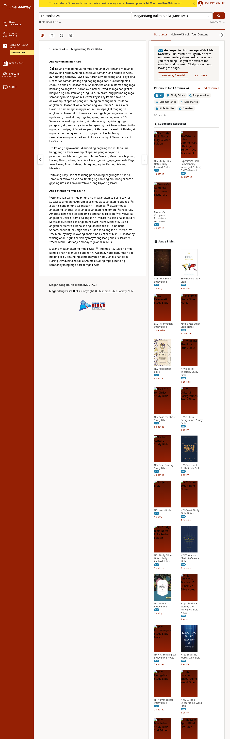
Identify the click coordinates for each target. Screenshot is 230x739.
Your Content (199, 34)
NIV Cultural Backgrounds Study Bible (192, 420)
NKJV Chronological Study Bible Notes (165, 656)
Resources (161, 34)
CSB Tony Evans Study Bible (163, 280)
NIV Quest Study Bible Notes (190, 512)
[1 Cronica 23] (40, 159)
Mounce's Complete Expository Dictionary (160, 217)
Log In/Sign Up (214, 3)
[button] (211, 3)
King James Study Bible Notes (190, 325)
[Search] (219, 15)
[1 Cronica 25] (144, 159)
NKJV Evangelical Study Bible (163, 701)
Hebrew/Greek (180, 34)
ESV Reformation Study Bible (163, 325)
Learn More (200, 75)
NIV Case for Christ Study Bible (164, 419)
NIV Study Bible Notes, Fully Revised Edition (163, 164)
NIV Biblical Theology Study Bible (189, 372)
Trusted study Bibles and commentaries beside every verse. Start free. (135, 3)
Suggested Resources (172, 124)
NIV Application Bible (163, 370)
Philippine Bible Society (112, 291)
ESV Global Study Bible (190, 280)
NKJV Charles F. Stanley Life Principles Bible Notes (189, 608)
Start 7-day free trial (173, 75)
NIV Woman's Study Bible (161, 605)
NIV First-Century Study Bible (163, 467)
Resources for (171, 88)
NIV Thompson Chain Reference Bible (190, 558)
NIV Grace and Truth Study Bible (190, 467)
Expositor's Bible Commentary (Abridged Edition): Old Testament (191, 166)
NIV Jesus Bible (162, 510)
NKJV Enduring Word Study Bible (190, 656)
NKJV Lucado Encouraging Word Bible (191, 702)
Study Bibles (166, 241)
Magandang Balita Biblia (66, 285)
